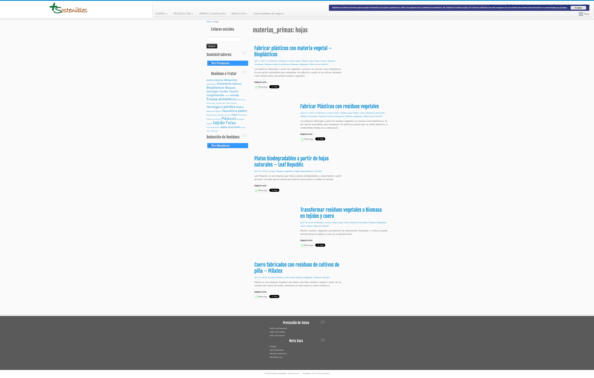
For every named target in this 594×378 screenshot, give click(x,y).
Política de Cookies (277, 332)
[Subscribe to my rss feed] (157, 6)
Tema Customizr (322, 373)
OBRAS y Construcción (212, 13)
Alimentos (273, 61)
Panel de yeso (212, 115)
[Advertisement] (227, 198)
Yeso (243, 127)
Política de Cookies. (559, 7)
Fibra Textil (226, 103)
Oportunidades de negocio (269, 13)
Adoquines (230, 80)
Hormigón (214, 106)
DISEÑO (160, 13)
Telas (230, 123)
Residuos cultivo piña (375, 113)
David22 (324, 64)
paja (311, 61)
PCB (239, 115)
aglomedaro (211, 84)
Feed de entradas (277, 350)
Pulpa (317, 61)
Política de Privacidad (278, 328)
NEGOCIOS (239, 13)
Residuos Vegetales (299, 64)
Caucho (233, 91)
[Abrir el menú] (581, 14)
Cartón (223, 91)
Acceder (273, 346)
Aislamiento (224, 84)
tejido (219, 122)
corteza (291, 61)
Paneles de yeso (224, 115)
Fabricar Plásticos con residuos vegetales (339, 106)
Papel (234, 114)
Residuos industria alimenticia (277, 64)
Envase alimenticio (221, 98)
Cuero (227, 95)
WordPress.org (276, 357)
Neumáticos (229, 111)
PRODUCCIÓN (183, 13)
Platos (244, 115)
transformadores (213, 127)
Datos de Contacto (277, 335)
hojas (298, 61)
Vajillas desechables (230, 127)
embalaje (234, 95)
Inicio (209, 21)
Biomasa (283, 61)
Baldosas (236, 83)
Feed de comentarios (278, 353)
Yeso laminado (212, 131)
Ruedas (209, 123)
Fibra (239, 99)
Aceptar (578, 7)
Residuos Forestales (309, 116)
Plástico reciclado (214, 119)
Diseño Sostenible (278, 373)
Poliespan (240, 119)
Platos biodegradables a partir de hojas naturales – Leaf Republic (291, 161)
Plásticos (228, 118)
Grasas (234, 103)
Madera (240, 107)
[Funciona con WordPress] (300, 373)
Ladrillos (228, 106)
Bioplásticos (215, 87)
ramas (323, 61)
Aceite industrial (215, 80)
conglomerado (215, 95)
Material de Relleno (214, 111)
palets (242, 110)
